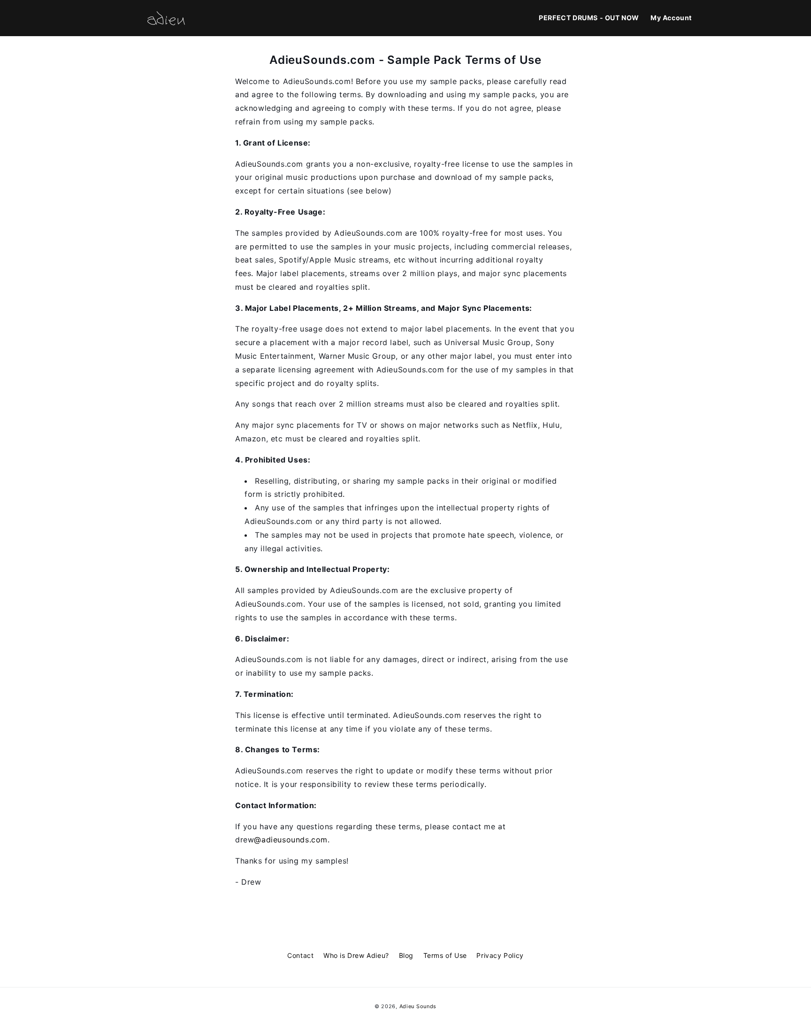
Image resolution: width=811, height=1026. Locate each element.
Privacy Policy (499, 955)
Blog (406, 955)
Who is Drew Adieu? (356, 955)
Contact (300, 955)
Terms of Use (445, 955)
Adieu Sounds (417, 1006)
